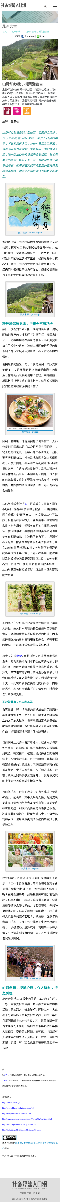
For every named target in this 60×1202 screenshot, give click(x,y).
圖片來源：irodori (30, 432)
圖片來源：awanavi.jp (30, 613)
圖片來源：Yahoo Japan (30, 232)
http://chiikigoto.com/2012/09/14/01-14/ (16, 1113)
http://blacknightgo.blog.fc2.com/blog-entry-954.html (21, 1130)
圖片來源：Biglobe (30, 868)
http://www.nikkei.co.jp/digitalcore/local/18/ (18, 1108)
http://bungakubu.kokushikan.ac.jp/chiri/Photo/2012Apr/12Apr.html (27, 1119)
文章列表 (16, 31)
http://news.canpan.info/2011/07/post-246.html (19, 1124)
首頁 (4, 31)
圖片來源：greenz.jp (30, 314)
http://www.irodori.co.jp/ (11, 1102)
